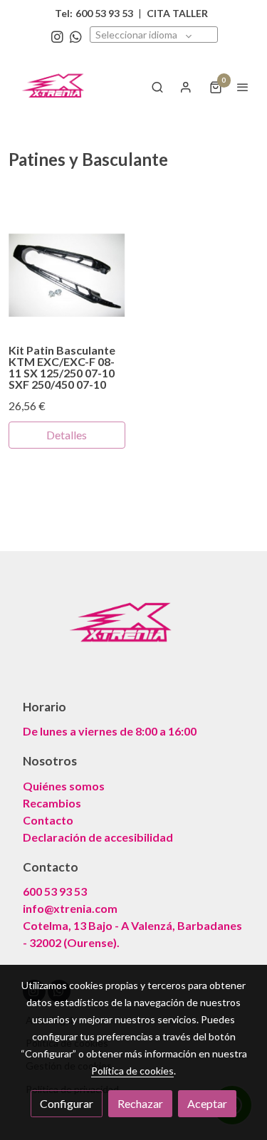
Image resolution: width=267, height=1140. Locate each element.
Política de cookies (132, 1071)
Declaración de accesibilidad (98, 837)
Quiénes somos (64, 786)
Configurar (66, 1103)
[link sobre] (133, 633)
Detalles (66, 434)
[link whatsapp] (76, 36)
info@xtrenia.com (70, 908)
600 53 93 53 (55, 891)
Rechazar (140, 1103)
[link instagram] (57, 36)
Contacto (48, 820)
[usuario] (186, 86)
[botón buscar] (157, 86)
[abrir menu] (243, 86)
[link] (57, 87)
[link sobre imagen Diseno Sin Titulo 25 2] (67, 275)
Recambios (52, 803)
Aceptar (207, 1103)
